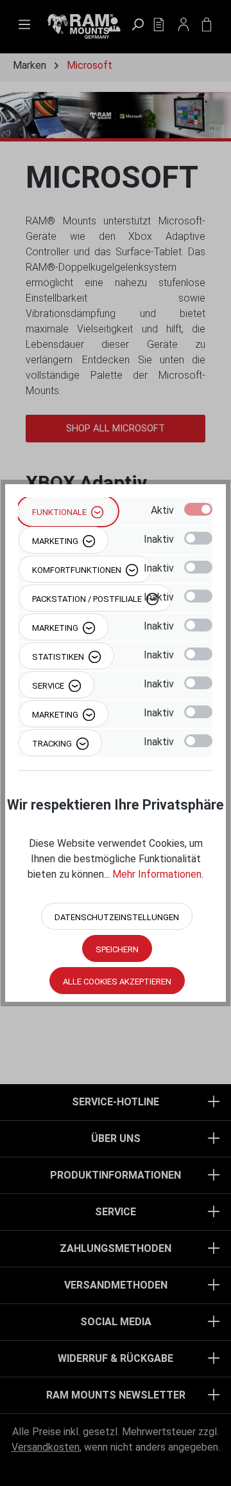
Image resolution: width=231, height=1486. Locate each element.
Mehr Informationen (156, 874)
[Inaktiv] (198, 538)
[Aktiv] (198, 509)
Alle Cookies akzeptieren (117, 981)
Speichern (117, 949)
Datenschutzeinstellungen (117, 917)
